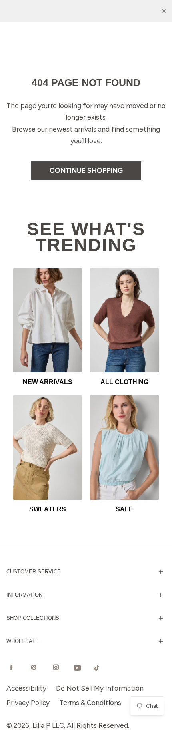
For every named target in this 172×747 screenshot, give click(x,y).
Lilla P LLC (48, 725)
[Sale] (124, 447)
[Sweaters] (47, 447)
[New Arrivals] (47, 320)
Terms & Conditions (90, 702)
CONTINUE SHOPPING (86, 170)
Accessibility (26, 688)
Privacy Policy (28, 702)
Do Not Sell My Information (100, 688)
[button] (86, 571)
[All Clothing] (124, 320)
